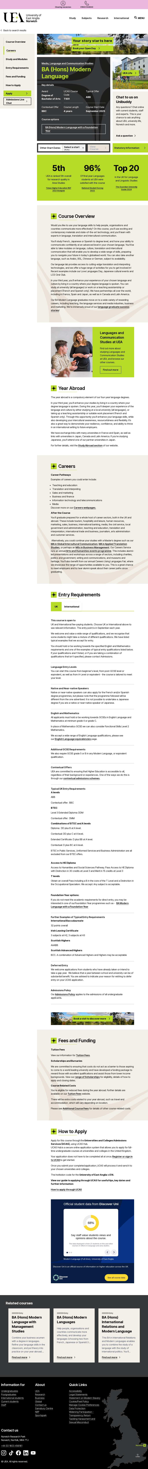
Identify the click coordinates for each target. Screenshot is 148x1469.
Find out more (19, 1357)
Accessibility (75, 1391)
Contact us (41, 1404)
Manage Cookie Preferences (84, 1404)
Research (102, 18)
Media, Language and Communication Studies (67, 63)
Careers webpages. (85, 507)
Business (40, 1398)
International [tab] (71, 606)
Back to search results (14, 30)
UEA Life (127, 73)
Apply (9, 93)
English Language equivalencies (73, 739)
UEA (37, 1391)
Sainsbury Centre (51, 1408)
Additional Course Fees (76, 1108)
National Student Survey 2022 (92, 189)
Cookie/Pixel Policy (79, 1401)
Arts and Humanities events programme (88, 550)
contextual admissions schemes (81, 778)
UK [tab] (56, 606)
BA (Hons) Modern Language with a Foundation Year (71, 129)
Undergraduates (9, 1391)
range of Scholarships (87, 1076)
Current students (10, 1401)
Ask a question (124, 135)
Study (72, 18)
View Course (94, 147)
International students (12, 1398)
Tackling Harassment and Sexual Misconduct (82, 1420)
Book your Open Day (84, 48)
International (121, 18)
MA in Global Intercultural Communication (74, 544)
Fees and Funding (15, 76)
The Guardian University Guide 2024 (126, 188)
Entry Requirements (17, 67)
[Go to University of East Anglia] (22, 18)
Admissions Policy (65, 994)
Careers (11, 50)
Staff (3, 1404)
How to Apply (13, 85)
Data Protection (77, 1408)
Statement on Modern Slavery (84, 1398)
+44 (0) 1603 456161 (11, 1445)
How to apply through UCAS (66, 1189)
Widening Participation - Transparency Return (81, 1413)
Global (38, 1401)
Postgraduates (8, 1394)
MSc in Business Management (92, 547)
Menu (141, 18)
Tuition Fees (83, 1055)
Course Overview (15, 41)
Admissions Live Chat (15, 101)
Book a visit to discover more (90, 1018)
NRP (51, 1411)
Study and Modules (16, 59)
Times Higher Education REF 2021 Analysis (58, 189)
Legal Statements (78, 1394)
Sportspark (51, 1415)
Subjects (87, 18)
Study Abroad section (90, 445)
